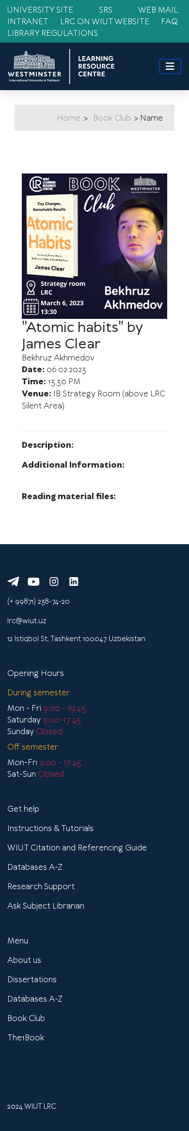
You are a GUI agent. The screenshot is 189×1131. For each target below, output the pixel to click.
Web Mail (158, 10)
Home (68, 118)
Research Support (41, 886)
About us (24, 960)
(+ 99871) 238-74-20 (38, 601)
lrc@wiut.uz (27, 620)
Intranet (27, 21)
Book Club (112, 118)
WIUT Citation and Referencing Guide (77, 847)
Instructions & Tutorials (50, 828)
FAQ (169, 21)
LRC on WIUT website (104, 21)
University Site (40, 10)
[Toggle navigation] (170, 66)
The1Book (25, 1037)
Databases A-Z (35, 867)
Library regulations (52, 33)
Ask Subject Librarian (45, 906)
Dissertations (32, 979)
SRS (105, 10)
